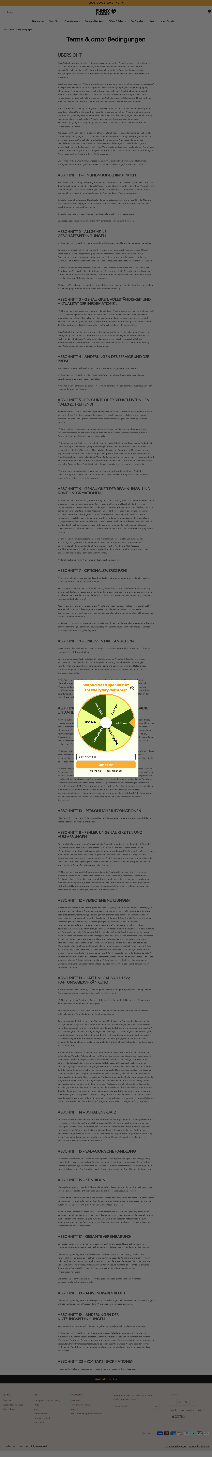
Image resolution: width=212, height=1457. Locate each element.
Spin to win (106, 765)
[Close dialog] (132, 688)
